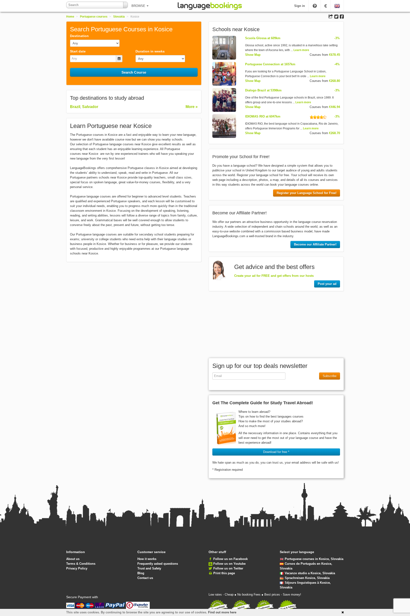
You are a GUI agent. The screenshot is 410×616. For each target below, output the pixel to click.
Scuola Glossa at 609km (262, 38)
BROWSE (138, 6)
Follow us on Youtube (229, 563)
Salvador (90, 107)
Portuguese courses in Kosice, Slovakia (314, 559)
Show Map (253, 54)
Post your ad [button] (327, 284)
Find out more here (222, 612)
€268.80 (334, 81)
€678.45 (334, 54)
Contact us (145, 578)
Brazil (75, 107)
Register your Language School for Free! (306, 193)
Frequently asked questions (157, 563)
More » (192, 107)
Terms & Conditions (80, 563)
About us (72, 559)
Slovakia (119, 16)
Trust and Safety (149, 568)
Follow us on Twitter (228, 568)
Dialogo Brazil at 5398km (263, 90)
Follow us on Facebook (230, 559)
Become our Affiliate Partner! (315, 244)
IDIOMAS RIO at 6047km (262, 116)
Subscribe (329, 376)
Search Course (133, 72)
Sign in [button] (299, 6)
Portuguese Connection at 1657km (270, 64)
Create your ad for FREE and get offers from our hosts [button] (274, 275)
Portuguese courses (93, 16)
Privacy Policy (76, 568)
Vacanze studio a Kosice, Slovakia (310, 573)
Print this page (224, 573)
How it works (146, 559)
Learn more (301, 50)
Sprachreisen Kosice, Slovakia (307, 578)
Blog (140, 573)
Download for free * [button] (276, 452)
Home (70, 16)
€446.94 (334, 107)
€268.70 (334, 133)
